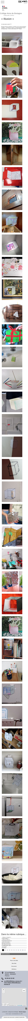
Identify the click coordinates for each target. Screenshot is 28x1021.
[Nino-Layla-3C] (14, 761)
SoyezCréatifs (16, 1013)
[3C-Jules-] (14, 245)
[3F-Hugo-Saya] (14, 357)
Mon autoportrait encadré (6, 944)
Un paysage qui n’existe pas (7, 940)
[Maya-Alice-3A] (14, 716)
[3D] (14, 267)
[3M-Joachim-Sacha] (14, 491)
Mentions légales (22, 1011)
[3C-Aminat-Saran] (14, 155)
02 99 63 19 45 (9, 978)
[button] (26, 1)
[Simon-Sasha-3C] (14, 896)
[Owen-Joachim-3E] (14, 783)
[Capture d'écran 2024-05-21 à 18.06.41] (14, 604)
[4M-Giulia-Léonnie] (14, 536)
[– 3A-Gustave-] (14, 42)
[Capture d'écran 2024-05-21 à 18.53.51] (14, 626)
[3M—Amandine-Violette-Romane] (14, 402)
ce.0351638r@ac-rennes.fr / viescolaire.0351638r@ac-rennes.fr (13, 982)
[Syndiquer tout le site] (14, 958)
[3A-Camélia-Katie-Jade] (14, 110)
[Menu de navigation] (2, 2)
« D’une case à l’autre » (6, 941)
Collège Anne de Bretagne (11, 14)
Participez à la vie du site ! (21, 1019)
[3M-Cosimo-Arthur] (14, 469)
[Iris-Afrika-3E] (14, 671)
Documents (14, 966)
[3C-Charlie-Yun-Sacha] (14, 177)
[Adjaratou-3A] (14, 559)
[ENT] (20, 2)
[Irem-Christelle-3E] (14, 649)
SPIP (21, 1013)
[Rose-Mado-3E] (14, 806)
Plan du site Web (14, 960)
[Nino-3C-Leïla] (14, 738)
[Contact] (25, 1)
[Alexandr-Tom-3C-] (14, 581)
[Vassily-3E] (14, 918)
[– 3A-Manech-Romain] (14, 65)
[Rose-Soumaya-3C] (14, 828)
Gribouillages (4, 947)
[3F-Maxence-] (14, 379)
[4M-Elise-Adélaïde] (14, 514)
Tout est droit (4, 946)
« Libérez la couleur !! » (6, 939)
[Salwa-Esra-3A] (14, 851)
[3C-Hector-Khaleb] (14, 222)
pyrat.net (10, 1013)
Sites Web (14, 963)
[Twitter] (23, 1)
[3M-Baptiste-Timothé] (14, 424)
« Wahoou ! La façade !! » (6, 937)
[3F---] (14, 334)
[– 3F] (14, 87)
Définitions (14, 969)
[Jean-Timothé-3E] (14, 694)
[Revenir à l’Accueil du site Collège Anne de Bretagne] (5, 8)
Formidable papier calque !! (6, 945)
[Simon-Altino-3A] (14, 873)
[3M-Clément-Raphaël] (14, 447)
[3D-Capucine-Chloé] (14, 312)
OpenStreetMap (19, 1005)
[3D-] (14, 289)
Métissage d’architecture (6, 943)
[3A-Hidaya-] (14, 132)
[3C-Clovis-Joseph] (14, 200)
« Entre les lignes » (5, 938)
